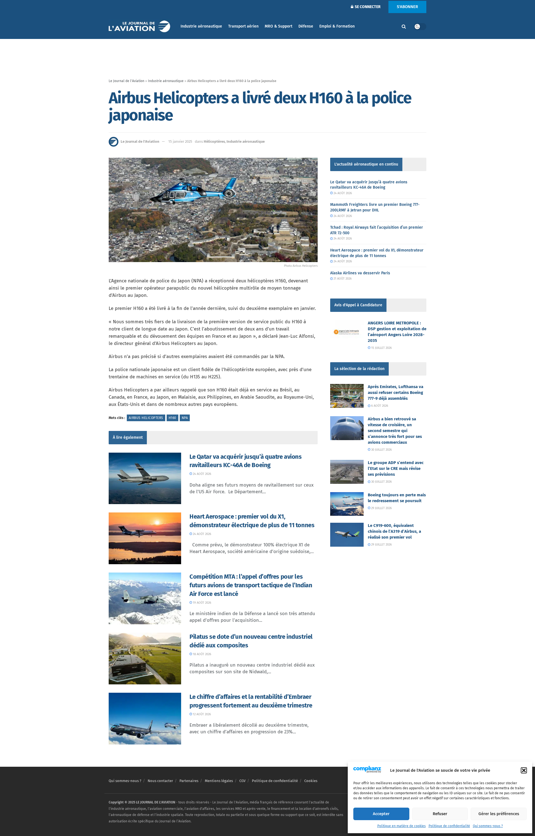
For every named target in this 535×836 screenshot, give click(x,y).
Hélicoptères (214, 141)
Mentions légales (219, 781)
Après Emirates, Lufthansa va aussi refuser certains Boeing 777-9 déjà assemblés (395, 392)
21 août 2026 (342, 278)
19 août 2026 (201, 603)
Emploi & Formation (337, 26)
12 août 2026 (201, 714)
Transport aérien (243, 26)
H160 (172, 418)
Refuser (440, 813)
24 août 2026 (201, 474)
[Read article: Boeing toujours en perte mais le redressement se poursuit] (347, 504)
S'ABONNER (407, 6)
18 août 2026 (201, 654)
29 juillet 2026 (381, 508)
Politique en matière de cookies (401, 826)
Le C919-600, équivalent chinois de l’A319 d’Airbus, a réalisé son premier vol (394, 531)
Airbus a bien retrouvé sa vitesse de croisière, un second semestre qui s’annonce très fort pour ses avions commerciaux (395, 430)
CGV (242, 781)
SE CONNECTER (367, 6)
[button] (524, 770)
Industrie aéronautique (201, 26)
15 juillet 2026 (381, 348)
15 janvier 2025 (180, 141)
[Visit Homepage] (141, 26)
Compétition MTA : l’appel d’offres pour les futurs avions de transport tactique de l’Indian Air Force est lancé (250, 585)
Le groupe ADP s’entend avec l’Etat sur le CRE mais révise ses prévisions (396, 468)
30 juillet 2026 (381, 450)
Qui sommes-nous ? (488, 826)
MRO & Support (278, 26)
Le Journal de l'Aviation (126, 81)
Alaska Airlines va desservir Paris (360, 273)
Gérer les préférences (498, 813)
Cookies (310, 781)
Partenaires (188, 781)
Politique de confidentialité (449, 826)
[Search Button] (404, 26)
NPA (185, 418)
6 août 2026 (379, 406)
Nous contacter (160, 781)
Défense (305, 26)
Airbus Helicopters (146, 418)
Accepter (381, 813)
